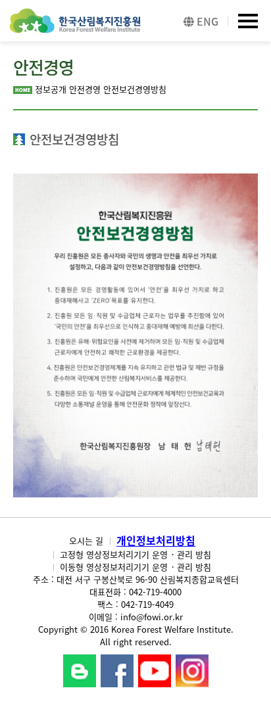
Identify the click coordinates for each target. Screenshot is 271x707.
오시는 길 (86, 540)
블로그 (79, 670)
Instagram (192, 670)
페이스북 (117, 670)
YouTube (154, 670)
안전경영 (85, 89)
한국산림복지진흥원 (75, 27)
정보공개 (50, 89)
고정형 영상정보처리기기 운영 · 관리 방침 (135, 554)
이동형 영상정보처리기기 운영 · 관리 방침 (135, 566)
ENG (206, 21)
